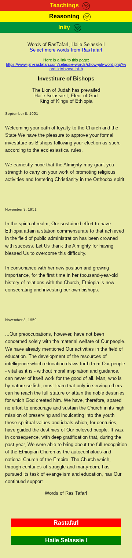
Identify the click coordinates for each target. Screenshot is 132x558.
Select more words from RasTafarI (66, 50)
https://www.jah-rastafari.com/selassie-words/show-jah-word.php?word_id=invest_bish (66, 66)
